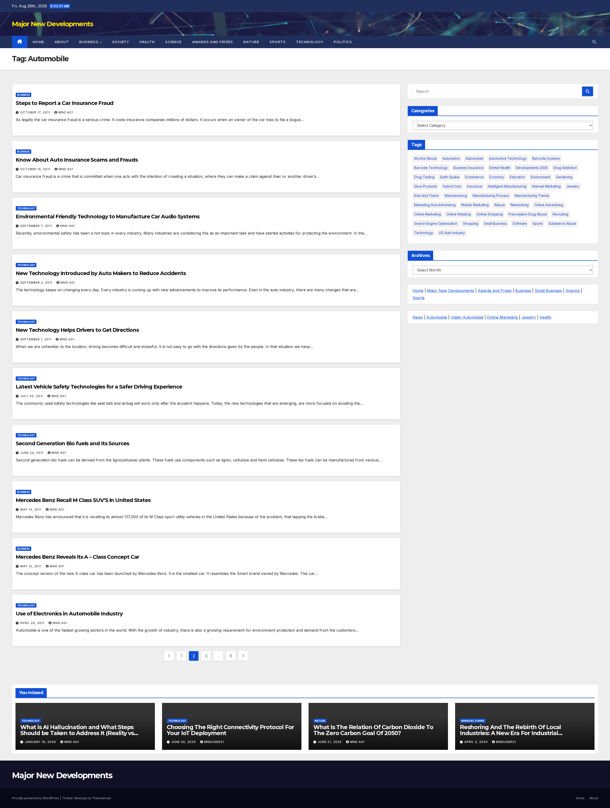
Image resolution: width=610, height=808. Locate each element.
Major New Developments (52, 24)
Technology (309, 42)
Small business (495, 223)
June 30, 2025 (184, 742)
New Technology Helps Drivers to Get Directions (77, 330)
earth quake (449, 177)
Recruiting (560, 214)
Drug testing (424, 177)
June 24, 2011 (32, 453)
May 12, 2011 (31, 566)
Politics (343, 42)
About (62, 42)
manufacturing (456, 196)
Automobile (474, 158)
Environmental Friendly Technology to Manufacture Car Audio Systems (107, 216)
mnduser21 (214, 742)
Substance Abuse (562, 223)
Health (147, 42)
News (417, 317)
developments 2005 (532, 168)
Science (173, 42)
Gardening (564, 177)
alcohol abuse (425, 158)
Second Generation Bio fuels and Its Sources (72, 443)
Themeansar (101, 798)
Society (120, 42)
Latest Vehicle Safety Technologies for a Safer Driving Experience (99, 387)
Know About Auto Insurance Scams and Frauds (77, 160)
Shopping (470, 223)
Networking (520, 205)
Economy (496, 177)
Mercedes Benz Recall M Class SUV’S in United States (83, 500)
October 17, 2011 (35, 112)
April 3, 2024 (476, 742)
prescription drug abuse (527, 214)
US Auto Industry (452, 233)
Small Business (548, 290)
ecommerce (474, 177)
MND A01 (65, 112)
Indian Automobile (467, 317)
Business (89, 42)
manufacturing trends (532, 196)
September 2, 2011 (36, 282)
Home (38, 42)
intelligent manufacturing (507, 186)
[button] (594, 42)
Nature (251, 42)
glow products (425, 186)
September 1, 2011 (36, 339)
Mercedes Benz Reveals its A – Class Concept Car (77, 557)
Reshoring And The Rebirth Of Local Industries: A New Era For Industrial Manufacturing (510, 733)
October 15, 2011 (35, 169)
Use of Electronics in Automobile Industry (69, 613)
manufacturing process (491, 196)
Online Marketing (427, 214)
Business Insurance (468, 168)
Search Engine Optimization (435, 223)
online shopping (490, 214)
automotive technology (508, 158)
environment (540, 177)
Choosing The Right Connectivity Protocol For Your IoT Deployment (230, 730)
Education (517, 177)
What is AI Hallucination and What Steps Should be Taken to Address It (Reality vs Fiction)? (77, 733)
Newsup (80, 798)
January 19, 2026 (41, 742)
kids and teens (426, 196)
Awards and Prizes (212, 42)
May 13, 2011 (31, 509)
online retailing (459, 214)
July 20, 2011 (32, 396)
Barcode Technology (431, 168)
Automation (451, 158)
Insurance (474, 186)
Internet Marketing (546, 186)
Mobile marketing (475, 205)
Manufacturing (472, 720)
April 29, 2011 (32, 623)
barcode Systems (546, 158)
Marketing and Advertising (435, 205)
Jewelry (572, 186)
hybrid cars (452, 186)
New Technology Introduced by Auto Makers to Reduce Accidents (101, 273)
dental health (499, 168)
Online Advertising (548, 205)
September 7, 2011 (36, 226)
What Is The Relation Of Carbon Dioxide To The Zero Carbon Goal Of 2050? (373, 730)
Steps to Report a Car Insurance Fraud (64, 103)
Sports (277, 42)
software (520, 223)
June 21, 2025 (330, 742)
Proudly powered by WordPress (36, 798)
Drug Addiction (565, 168)
